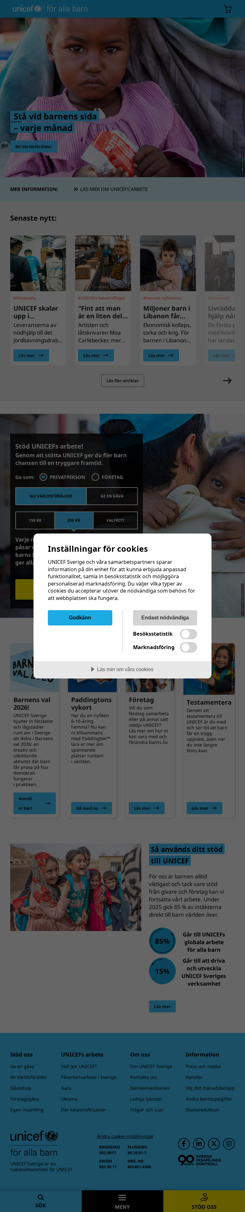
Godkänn (80, 617)
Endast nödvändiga (165, 617)
